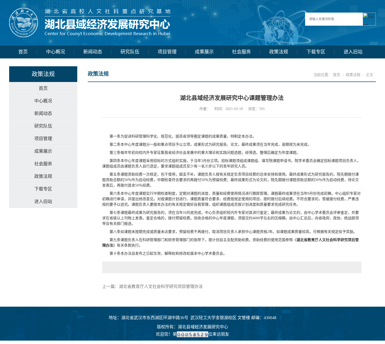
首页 (23, 51)
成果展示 (204, 51)
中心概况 (55, 51)
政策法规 (278, 51)
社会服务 (241, 51)
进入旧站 (353, 51)
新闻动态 (92, 51)
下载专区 (315, 51)
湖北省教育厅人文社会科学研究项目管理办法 (161, 286)
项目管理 (167, 51)
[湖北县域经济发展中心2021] (89, 11)
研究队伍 (129, 51)
